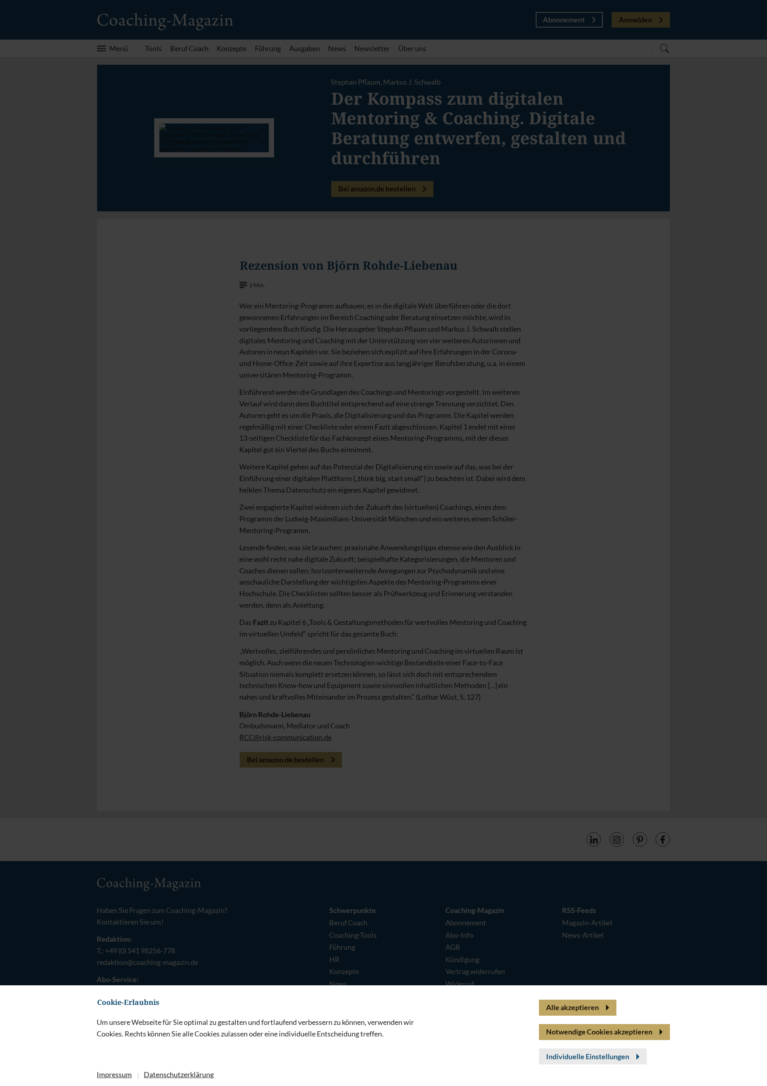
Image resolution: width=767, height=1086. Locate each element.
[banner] (383, 543)
